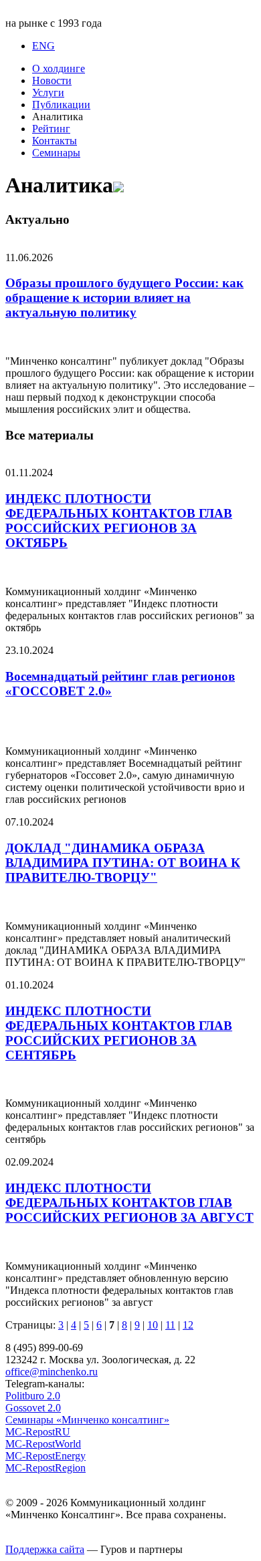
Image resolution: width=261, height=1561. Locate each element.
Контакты (54, 140)
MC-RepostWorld (43, 1443)
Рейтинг (51, 128)
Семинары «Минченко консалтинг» (87, 1419)
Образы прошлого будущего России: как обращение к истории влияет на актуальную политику (124, 297)
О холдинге (58, 68)
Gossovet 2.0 (33, 1407)
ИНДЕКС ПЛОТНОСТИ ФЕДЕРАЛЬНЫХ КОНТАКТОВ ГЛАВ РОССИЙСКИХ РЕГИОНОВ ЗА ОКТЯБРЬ (118, 521)
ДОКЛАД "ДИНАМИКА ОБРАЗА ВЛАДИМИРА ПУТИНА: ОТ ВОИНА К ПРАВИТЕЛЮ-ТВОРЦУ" (122, 862)
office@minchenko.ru (51, 1371)
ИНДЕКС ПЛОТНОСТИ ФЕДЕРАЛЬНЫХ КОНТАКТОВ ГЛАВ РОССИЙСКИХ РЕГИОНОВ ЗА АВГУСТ (129, 1202)
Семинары (56, 152)
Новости (52, 80)
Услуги (48, 92)
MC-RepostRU (37, 1431)
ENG (43, 45)
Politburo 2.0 (32, 1395)
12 (188, 1325)
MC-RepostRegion (45, 1467)
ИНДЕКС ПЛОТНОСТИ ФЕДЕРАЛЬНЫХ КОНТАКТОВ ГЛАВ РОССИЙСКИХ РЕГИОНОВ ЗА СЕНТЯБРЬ (118, 1033)
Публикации (61, 104)
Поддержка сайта (44, 1549)
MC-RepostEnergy (45, 1455)
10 (152, 1325)
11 (170, 1325)
